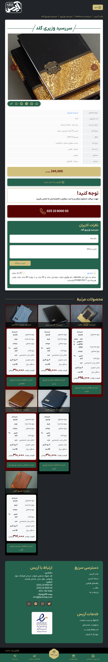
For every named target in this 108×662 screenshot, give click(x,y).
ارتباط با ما (93, 592)
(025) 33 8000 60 (44, 588)
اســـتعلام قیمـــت (91, 629)
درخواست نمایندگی (90, 625)
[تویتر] (49, 603)
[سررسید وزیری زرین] (54, 316)
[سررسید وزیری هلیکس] (21, 316)
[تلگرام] (35, 603)
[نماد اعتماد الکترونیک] (42, 623)
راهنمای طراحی (92, 583)
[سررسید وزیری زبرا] (21, 401)
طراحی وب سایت (12, 650)
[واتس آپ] (29, 603)
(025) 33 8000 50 (44, 585)
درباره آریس (93, 578)
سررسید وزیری (66, 16)
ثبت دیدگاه (20, 263)
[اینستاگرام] (42, 603)
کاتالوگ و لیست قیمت (89, 620)
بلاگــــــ (95, 588)
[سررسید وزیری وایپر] (54, 401)
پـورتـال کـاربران (92, 634)
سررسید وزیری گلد (49, 16)
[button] (54, 182)
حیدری (90, 273)
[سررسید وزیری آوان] (21, 482)
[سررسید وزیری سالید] (87, 316)
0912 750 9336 (45, 591)
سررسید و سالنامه (83, 16)
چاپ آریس (98, 16)
